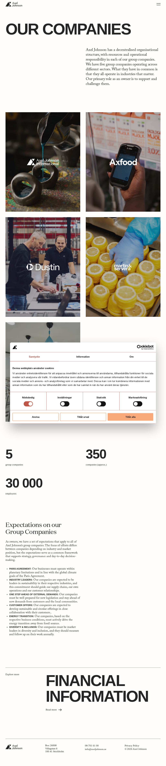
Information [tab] (83, 356)
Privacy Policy (132, 745)
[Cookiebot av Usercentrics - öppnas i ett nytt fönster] (139, 347)
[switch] (64, 403)
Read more (51, 709)
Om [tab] (132, 356)
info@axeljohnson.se (96, 749)
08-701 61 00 (93, 745)
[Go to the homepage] (14, 4)
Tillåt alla (130, 416)
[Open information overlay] (43, 162)
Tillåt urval (83, 416)
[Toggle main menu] (158, 4)
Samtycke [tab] (34, 356)
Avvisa (35, 416)
